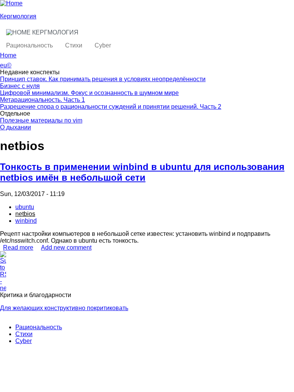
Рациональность (29, 45)
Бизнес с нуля (20, 86)
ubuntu (24, 207)
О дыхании (15, 127)
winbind (26, 220)
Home (8, 55)
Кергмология (18, 16)
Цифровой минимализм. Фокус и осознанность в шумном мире (89, 93)
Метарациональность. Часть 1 (42, 99)
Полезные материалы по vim (41, 120)
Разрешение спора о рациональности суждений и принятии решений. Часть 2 (110, 106)
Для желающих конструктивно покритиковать (64, 308)
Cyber (103, 45)
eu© (5, 65)
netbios (25, 214)
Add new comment (66, 247)
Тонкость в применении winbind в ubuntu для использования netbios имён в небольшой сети (142, 172)
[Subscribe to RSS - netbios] (147, 271)
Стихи (73, 45)
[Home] (11, 3)
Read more (18, 247)
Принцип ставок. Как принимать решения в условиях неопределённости (103, 79)
